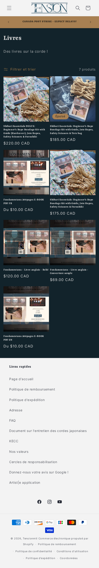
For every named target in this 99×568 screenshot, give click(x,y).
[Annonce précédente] (8, 22)
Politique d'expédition (27, 400)
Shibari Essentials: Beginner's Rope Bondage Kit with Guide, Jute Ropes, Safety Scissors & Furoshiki (71, 203)
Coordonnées (69, 558)
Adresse (15, 410)
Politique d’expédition (40, 558)
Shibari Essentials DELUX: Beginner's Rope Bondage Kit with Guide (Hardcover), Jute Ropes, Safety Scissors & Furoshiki (24, 131)
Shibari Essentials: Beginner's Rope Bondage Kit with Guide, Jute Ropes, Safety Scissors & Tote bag (71, 130)
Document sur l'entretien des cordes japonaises (48, 431)
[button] (9, 8)
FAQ (12, 420)
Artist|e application (24, 482)
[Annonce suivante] (90, 22)
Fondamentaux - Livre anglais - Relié (26, 269)
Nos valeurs (19, 451)
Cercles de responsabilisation (33, 462)
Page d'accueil (21, 379)
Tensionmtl (30, 538)
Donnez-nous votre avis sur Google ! (39, 472)
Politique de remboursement (32, 389)
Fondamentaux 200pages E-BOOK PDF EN (23, 338)
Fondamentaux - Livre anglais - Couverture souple (69, 271)
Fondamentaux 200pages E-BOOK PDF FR (23, 201)
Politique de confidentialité (33, 551)
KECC (13, 441)
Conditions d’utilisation (72, 551)
